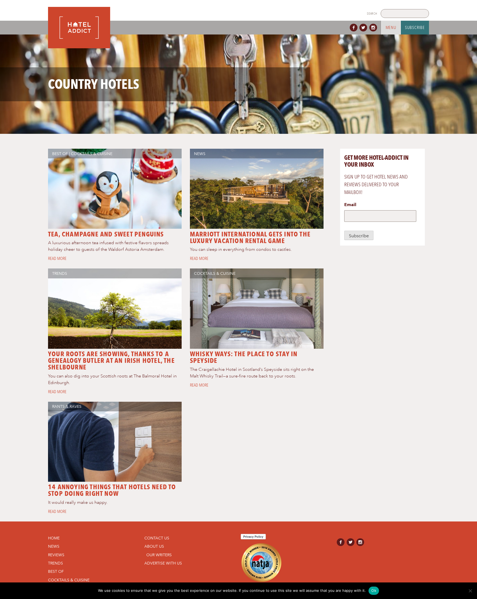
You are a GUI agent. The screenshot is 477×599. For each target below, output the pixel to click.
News (199, 153)
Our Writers (159, 555)
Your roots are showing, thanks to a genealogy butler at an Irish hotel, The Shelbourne (111, 360)
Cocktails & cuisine (91, 153)
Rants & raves (66, 406)
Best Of (60, 153)
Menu (391, 27)
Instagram (374, 27)
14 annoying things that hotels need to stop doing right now (112, 490)
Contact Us (156, 538)
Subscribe (415, 27)
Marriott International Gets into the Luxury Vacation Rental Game (250, 237)
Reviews (56, 555)
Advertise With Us (163, 563)
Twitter (364, 27)
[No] (470, 590)
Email (350, 204)
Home (54, 538)
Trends (59, 273)
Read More (57, 258)
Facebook (355, 27)
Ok (373, 590)
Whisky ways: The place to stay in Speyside (244, 357)
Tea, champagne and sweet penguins (106, 234)
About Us (154, 546)
